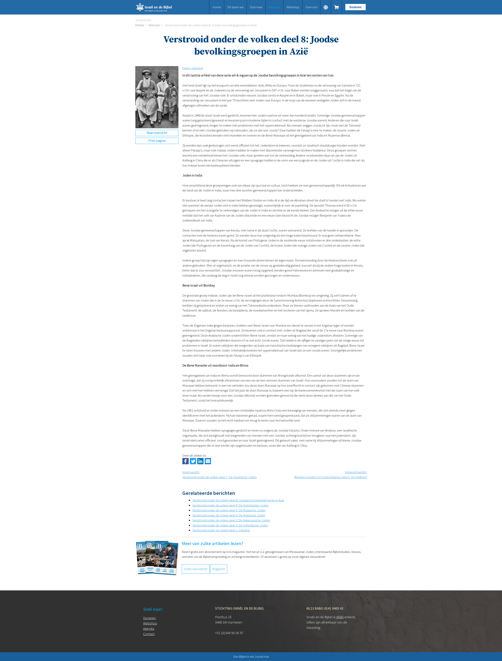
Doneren (355, 7)
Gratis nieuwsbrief (195, 569)
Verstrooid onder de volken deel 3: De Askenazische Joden (231, 520)
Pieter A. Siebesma (192, 68)
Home (216, 7)
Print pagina (157, 140)
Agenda (148, 628)
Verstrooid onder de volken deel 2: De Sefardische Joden (230, 525)
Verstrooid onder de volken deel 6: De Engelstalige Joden (230, 505)
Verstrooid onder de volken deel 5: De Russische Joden (229, 510)
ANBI (340, 617)
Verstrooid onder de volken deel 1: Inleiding (221, 530)
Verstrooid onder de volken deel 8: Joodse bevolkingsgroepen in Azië (238, 500)
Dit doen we (235, 7)
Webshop (292, 7)
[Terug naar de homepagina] (158, 7)
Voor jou (274, 7)
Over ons (311, 7)
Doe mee (256, 7)
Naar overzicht (157, 133)
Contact (149, 634)
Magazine (218, 569)
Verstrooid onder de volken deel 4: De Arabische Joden (228, 515)
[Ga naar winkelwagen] (336, 7)
